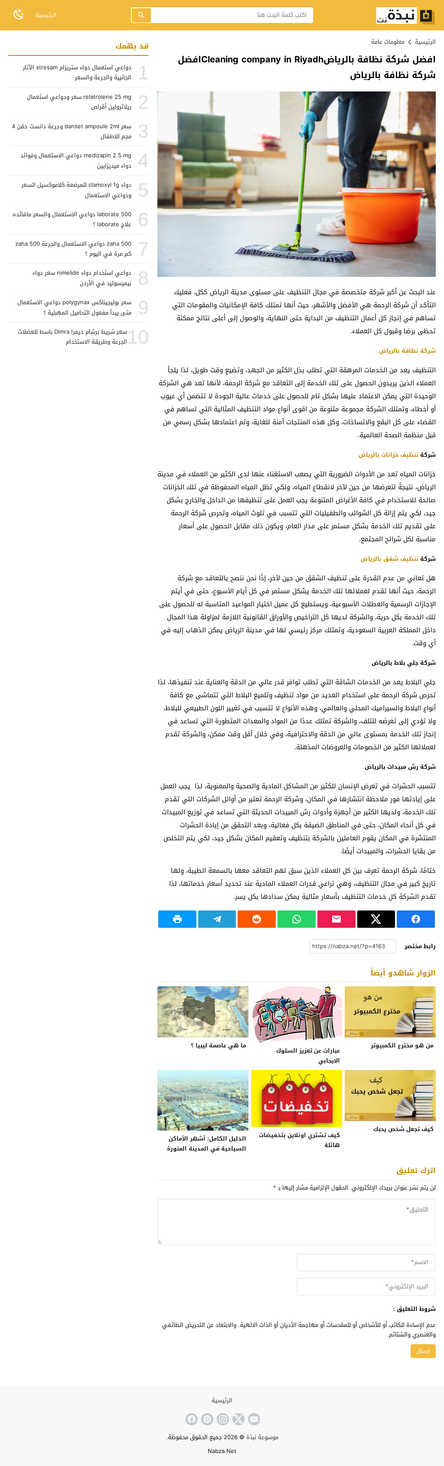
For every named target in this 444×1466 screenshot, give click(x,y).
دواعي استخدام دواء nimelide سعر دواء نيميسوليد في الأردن (82, 277)
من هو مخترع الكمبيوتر (402, 1045)
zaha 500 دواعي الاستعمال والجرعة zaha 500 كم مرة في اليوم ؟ (73, 248)
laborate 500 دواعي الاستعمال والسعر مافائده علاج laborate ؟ (72, 219)
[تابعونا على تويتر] (238, 1419)
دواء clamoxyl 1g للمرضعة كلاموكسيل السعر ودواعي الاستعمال (76, 189)
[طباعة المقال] (177, 919)
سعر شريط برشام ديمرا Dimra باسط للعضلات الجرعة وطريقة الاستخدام (72, 336)
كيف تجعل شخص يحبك (403, 1129)
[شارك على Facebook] (416, 919)
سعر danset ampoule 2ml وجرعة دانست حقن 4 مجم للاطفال (71, 131)
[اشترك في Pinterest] (206, 1419)
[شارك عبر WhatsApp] (296, 919)
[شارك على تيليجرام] (217, 919)
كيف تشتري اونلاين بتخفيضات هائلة (299, 1140)
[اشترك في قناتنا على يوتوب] (253, 1419)
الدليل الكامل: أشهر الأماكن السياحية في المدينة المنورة (206, 1143)
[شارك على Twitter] (376, 919)
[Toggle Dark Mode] (18, 15)
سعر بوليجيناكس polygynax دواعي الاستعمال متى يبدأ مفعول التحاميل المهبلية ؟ (74, 307)
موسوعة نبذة (262, 1437)
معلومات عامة (388, 41)
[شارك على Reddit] (257, 919)
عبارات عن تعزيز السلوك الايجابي (308, 1055)
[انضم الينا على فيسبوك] (191, 1419)
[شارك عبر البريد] (336, 919)
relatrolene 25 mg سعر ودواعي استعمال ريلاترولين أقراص (79, 101)
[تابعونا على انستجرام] (222, 1419)
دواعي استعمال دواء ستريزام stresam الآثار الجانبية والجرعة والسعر (77, 72)
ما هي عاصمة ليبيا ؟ (218, 1045)
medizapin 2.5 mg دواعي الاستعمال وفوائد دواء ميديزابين (75, 160)
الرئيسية (46, 15)
